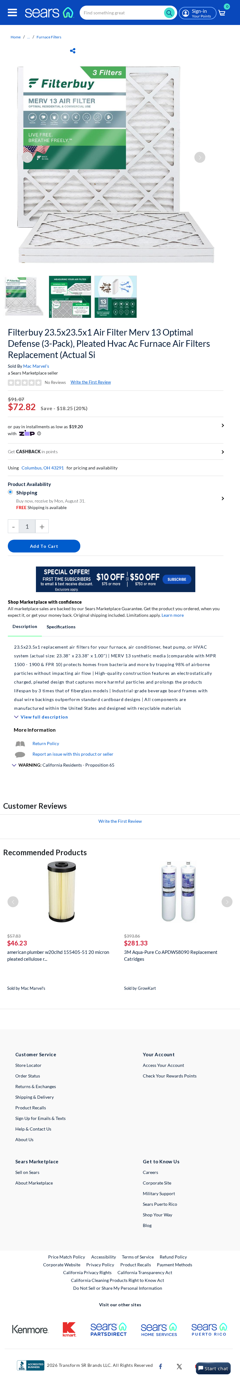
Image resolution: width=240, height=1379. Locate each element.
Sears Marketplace (37, 1161)
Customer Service (35, 1054)
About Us (24, 1139)
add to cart (44, 546)
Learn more (173, 615)
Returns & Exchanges (35, 1086)
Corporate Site (157, 1182)
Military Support (159, 1193)
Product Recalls (30, 1107)
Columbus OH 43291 (43, 467)
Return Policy (45, 743)
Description (24, 626)
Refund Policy (173, 1256)
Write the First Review (91, 382)
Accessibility (103, 1256)
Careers (150, 1172)
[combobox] (128, 13)
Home (16, 37)
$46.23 (17, 943)
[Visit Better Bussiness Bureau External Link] (30, 1364)
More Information (35, 730)
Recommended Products (45, 852)
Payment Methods (174, 1264)
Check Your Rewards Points (170, 1075)
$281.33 (136, 943)
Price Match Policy (66, 1256)
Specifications (61, 626)
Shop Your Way (157, 1214)
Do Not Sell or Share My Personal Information (117, 1288)
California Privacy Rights (87, 1272)
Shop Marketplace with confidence (45, 602)
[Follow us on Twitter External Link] (179, 1365)
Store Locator (28, 1065)
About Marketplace (34, 1182)
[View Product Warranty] (20, 743)
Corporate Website (62, 1264)
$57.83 (14, 936)
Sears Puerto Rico (160, 1204)
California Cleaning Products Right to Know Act (117, 1280)
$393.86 (132, 936)
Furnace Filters (49, 37)
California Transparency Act (145, 1272)
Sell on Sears (27, 1172)
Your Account (159, 1054)
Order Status (27, 1075)
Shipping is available (41, 507)
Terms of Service (138, 1256)
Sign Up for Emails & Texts (40, 1118)
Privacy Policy (100, 1264)
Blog (147, 1225)
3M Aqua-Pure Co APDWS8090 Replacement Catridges (171, 955)
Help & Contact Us (33, 1128)
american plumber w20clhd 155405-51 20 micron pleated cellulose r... (58, 955)
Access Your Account (163, 1065)
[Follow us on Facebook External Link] (160, 1365)
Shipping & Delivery (34, 1097)
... (28, 37)
